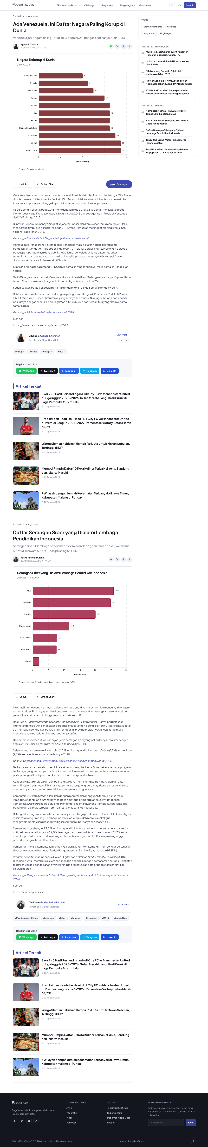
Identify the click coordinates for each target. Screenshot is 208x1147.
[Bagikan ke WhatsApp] (111, 46)
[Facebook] (14, 1120)
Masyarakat (107, 5)
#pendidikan (120, 918)
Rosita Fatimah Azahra (53, 902)
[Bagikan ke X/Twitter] (117, 46)
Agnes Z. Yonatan (50, 335)
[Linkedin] (126, 340)
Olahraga (89, 5)
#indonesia (91, 918)
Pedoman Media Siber (118, 1117)
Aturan (122, 1141)
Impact (111, 1122)
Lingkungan (126, 5)
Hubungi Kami (114, 1112)
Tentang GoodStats (117, 1107)
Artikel (69, 1107)
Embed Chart (48, 184)
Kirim (190, 1122)
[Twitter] (21, 1120)
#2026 (105, 918)
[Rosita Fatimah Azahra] (21, 904)
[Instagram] (120, 340)
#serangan (48, 918)
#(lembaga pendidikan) (26, 918)
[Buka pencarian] (172, 5)
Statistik (17, 16)
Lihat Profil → (123, 334)
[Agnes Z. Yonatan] (21, 338)
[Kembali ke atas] (193, 1141)
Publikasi (71, 1122)
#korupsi (19, 351)
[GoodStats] (20, 1103)
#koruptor (47, 351)
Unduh (23, 184)
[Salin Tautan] (129, 46)
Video (69, 1117)
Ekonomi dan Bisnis (67, 5)
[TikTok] (36, 1120)
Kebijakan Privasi (136, 1141)
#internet (75, 918)
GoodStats (145, 5)
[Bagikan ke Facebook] (123, 46)
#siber (62, 918)
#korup (33, 351)
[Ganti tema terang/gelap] (179, 5)
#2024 (61, 351)
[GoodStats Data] (23, 5)
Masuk (189, 5)
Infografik (71, 1112)
